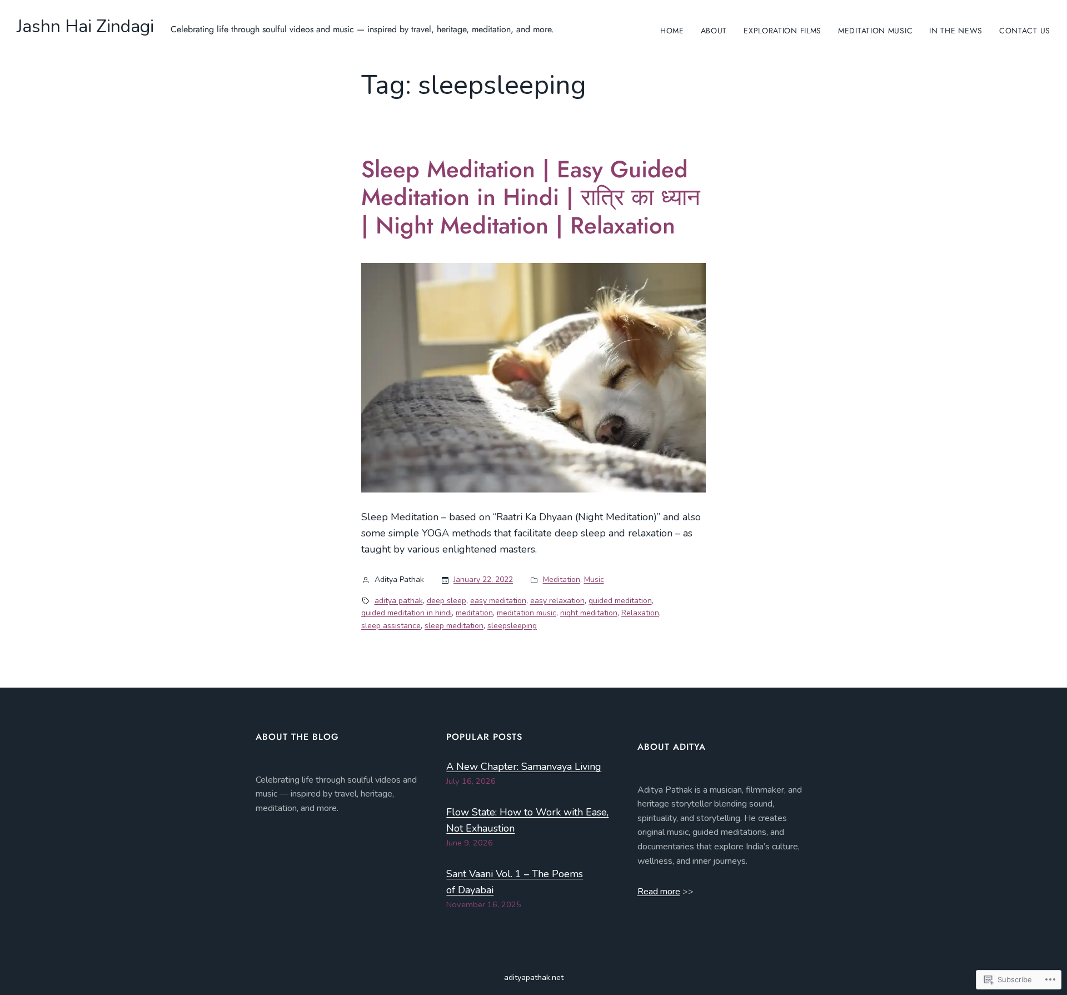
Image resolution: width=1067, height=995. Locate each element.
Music (594, 579)
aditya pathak (399, 600)
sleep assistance (391, 625)
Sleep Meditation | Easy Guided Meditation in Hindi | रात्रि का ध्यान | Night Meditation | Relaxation (530, 198)
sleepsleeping (512, 625)
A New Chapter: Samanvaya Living (523, 766)
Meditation (561, 579)
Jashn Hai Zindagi (85, 26)
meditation (474, 613)
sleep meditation (454, 625)
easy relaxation (557, 600)
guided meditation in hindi (406, 613)
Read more (658, 891)
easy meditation (498, 600)
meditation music (526, 613)
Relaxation (640, 613)
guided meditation (620, 600)
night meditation (588, 613)
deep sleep (446, 600)
